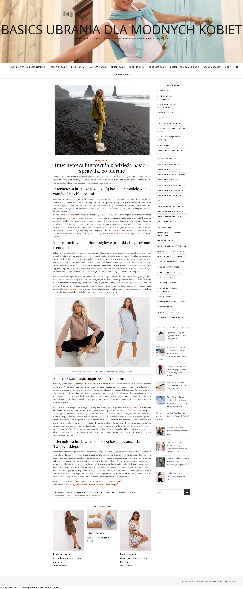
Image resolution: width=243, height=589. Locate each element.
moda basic (163, 251)
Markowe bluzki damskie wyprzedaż (169, 233)
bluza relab (163, 91)
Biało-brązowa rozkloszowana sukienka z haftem (134, 558)
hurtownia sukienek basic (170, 190)
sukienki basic (131, 407)
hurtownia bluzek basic (169, 169)
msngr (180, 256)
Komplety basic (97, 67)
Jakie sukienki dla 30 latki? (171, 206)
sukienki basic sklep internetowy (167, 289)
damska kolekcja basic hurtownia (168, 138)
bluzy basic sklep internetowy (166, 105)
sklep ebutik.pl (174, 272)
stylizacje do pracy (167, 283)
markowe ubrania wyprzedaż (171, 246)
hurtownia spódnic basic (170, 185)
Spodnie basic (137, 67)
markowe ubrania (166, 241)
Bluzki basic (118, 67)
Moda (228, 67)
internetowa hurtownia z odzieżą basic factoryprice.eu (95, 492)
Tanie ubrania (164, 296)
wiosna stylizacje (166, 312)
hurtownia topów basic (169, 196)
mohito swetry (165, 256)
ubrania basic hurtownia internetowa (87, 496)
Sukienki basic (59, 67)
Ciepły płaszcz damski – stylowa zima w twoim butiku (98, 481)
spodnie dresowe (112, 230)
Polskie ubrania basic (168, 267)
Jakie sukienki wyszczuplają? (172, 216)
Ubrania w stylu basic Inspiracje (28, 67)
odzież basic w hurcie (62, 496)
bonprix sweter (165, 113)
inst (159, 201)
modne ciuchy (180, 251)
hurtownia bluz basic (168, 164)
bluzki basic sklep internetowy (166, 97)
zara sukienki (177, 317)
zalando (161, 317)
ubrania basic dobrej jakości (171, 302)
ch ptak (161, 118)
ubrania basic (67, 214)
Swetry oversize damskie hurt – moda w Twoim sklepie (93, 484)
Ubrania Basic (122, 74)
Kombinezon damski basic (184, 67)
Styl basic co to (165, 278)
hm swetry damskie (167, 159)
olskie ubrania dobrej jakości (172, 262)
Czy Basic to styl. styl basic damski (172, 130)
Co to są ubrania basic (168, 123)
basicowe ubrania (68, 289)
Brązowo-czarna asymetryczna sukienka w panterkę (67, 558)
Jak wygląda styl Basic (169, 222)
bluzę (80, 423)
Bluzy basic (77, 67)
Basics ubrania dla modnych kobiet (121, 29)
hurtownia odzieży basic (63, 492)
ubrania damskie (165, 307)
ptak (159, 272)
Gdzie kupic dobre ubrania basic (170, 152)
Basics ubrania (212, 67)
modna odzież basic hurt (128, 492)
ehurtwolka (163, 145)
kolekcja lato (164, 227)
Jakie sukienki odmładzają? (171, 211)
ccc (179, 113)
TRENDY (106, 161)
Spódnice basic (157, 67)
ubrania (116, 199)
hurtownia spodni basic (169, 180)
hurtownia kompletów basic (171, 175)
